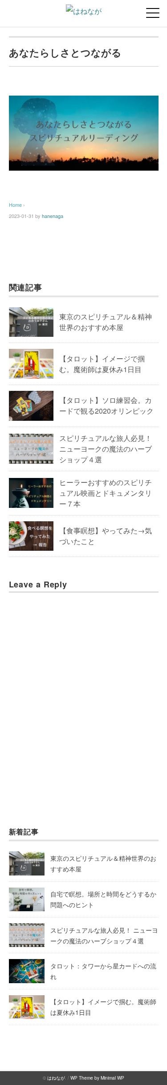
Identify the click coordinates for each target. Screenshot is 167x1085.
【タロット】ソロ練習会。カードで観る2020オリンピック (106, 405)
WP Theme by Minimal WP (97, 1078)
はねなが (56, 1078)
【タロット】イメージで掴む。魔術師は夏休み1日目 (102, 363)
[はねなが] (84, 11)
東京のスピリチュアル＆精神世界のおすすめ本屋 (105, 321)
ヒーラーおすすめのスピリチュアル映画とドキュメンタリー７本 (105, 493)
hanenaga (52, 215)
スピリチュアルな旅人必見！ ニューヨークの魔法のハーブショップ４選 (105, 449)
